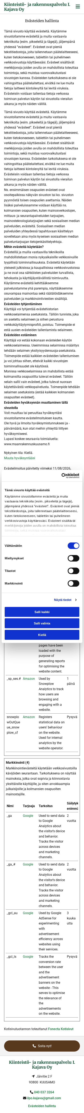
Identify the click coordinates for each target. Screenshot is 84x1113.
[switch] (73, 558)
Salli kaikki (42, 611)
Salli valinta (42, 623)
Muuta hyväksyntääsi (19, 458)
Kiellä (42, 634)
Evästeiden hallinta (42, 1106)
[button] (42, 1046)
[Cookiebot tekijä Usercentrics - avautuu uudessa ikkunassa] (61, 475)
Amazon (29, 679)
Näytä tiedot (62, 600)
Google (28, 816)
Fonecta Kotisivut (60, 1029)
